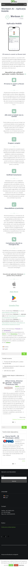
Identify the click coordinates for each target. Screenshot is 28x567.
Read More (21, 565)
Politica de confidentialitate (8, 527)
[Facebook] (8, 536)
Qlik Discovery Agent (9, 370)
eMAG (23, 461)
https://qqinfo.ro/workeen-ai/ (10, 312)
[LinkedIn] (4, 536)
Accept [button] (11, 565)
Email (2, 476)
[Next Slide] (15, 422)
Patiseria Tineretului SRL (18, 419)
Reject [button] (16, 565)
